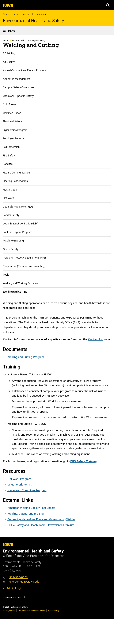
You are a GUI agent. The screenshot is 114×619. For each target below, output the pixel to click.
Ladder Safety (11, 215)
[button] (108, 5)
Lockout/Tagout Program (17, 232)
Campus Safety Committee (18, 87)
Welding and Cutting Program (25, 357)
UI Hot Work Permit (19, 484)
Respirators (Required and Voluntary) (24, 266)
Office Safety (10, 249)
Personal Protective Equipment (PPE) (24, 257)
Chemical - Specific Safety (18, 96)
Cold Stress (10, 104)
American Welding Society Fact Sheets (31, 508)
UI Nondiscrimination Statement (31, 611)
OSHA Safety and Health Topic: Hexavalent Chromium (40, 525)
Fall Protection (11, 146)
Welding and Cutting (15, 291)
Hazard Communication (16, 172)
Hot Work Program (19, 479)
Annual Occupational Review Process (24, 70)
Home (5, 40)
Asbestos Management (16, 78)
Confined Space (12, 113)
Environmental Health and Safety (33, 21)
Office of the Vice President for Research (24, 14)
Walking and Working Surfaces (20, 283)
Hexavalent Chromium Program (26, 490)
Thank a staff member (15, 597)
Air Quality (9, 61)
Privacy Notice (9, 611)
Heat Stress (10, 189)
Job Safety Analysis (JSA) (18, 206)
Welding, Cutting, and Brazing (25, 513)
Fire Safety (9, 155)
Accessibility (53, 611)
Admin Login (14, 588)
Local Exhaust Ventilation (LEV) (20, 223)
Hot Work (8, 198)
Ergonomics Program (15, 130)
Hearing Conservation (15, 181)
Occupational (18, 40)
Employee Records (14, 138)
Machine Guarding (13, 240)
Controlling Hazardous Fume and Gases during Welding (41, 519)
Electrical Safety (12, 121)
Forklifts (8, 164)
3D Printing (9, 53)
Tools (6, 274)
